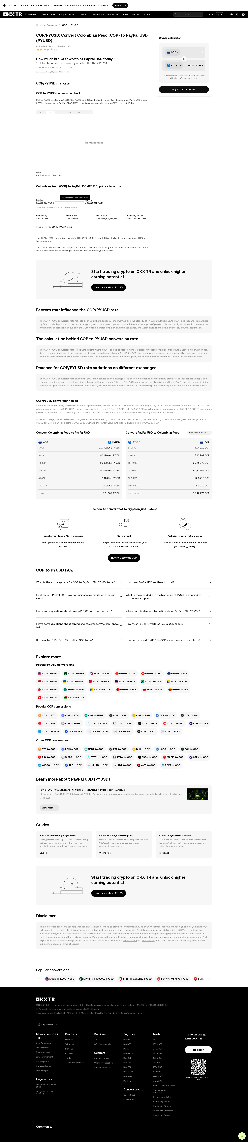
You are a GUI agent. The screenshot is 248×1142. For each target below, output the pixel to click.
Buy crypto (70, 1049)
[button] (79, 582)
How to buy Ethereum (163, 1110)
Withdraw (97, 14)
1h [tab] (41, 112)
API (95, 1039)
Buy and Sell (113, 14)
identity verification (122, 542)
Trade (45, 14)
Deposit (83, 14)
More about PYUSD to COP (199, 433)
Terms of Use (130, 940)
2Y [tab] (88, 112)
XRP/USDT (157, 1067)
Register (198, 1049)
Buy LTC (127, 1081)
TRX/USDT (158, 1062)
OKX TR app (42, 1070)
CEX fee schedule (102, 1044)
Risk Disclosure (43, 1052)
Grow (71, 14)
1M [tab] (69, 112)
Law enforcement (44, 1057)
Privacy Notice (43, 1047)
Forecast (164, 852)
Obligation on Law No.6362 (44, 1092)
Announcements (102, 1067)
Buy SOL (127, 1058)
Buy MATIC (128, 1053)
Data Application (44, 1066)
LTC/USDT (157, 1081)
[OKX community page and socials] (58, 1126)
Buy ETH (127, 1049)
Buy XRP (127, 1062)
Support (136, 14)
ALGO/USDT (158, 1072)
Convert (125, 14)
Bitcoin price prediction (164, 1085)
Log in (210, 14)
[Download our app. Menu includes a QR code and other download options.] (231, 14)
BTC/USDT (157, 1044)
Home (39, 25)
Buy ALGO (128, 1072)
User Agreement (44, 1043)
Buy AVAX (127, 1076)
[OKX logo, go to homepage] (12, 14)
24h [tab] (50, 112)
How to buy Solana (161, 1115)
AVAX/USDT (158, 1076)
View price (105, 852)
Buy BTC (127, 1044)
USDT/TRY (158, 1039)
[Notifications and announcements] (237, 14)
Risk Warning (148, 940)
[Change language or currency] (243, 14)
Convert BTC (129, 1099)
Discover (32, 14)
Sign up (219, 14)
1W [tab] (60, 112)
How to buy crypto (161, 1101)
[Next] (209, 979)
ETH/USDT (157, 1049)
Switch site (120, 5)
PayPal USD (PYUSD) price (60, 227)
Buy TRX (127, 1067)
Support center (101, 1058)
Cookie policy (42, 1061)
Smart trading (57, 14)
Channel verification (103, 1063)
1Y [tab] (79, 112)
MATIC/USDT (159, 1053)
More (145, 14)
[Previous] (39, 979)
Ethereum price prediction (160, 1091)
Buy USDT (128, 1039)
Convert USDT (130, 1095)
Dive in (43, 852)
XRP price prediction (162, 1097)
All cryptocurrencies (74, 1062)
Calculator (52, 25)
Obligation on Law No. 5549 (46, 1085)
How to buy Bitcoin (162, 1106)
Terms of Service (70, 944)
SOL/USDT (157, 1058)
